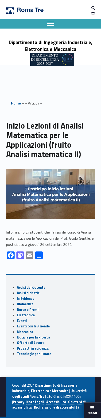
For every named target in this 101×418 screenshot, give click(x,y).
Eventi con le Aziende (33, 326)
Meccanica (25, 331)
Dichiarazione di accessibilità (56, 407)
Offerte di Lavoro (31, 342)
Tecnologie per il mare (34, 353)
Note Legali (35, 402)
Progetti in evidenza (33, 348)
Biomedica (25, 304)
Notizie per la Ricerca (33, 337)
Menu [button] (92, 413)
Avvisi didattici (28, 293)
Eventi (22, 320)
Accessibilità (56, 402)
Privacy (18, 402)
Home (16, 103)
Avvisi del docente (31, 287)
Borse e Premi (28, 309)
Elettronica (26, 315)
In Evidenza (25, 298)
